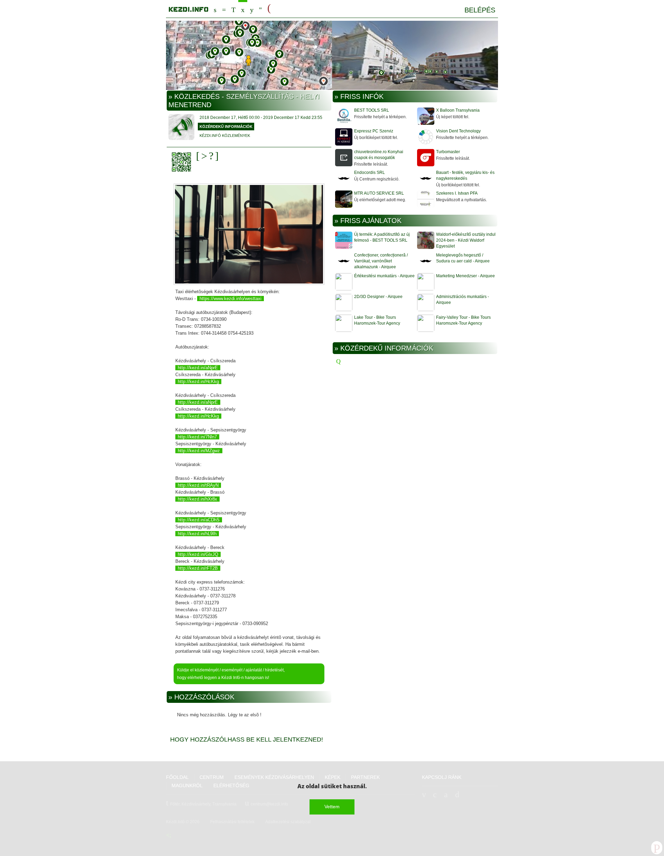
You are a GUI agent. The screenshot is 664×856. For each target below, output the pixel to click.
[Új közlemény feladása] (233, 9)
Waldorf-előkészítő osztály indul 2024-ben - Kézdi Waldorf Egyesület (466, 240)
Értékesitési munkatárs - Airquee (384, 275)
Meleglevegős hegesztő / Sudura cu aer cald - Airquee (463, 258)
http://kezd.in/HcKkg (198, 381)
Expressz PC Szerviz (373, 131)
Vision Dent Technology (458, 131)
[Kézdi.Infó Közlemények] (181, 127)
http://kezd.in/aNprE (198, 367)
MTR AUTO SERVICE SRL (379, 193)
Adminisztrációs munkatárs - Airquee (462, 299)
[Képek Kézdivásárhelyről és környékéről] (251, 9)
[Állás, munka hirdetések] (269, 8)
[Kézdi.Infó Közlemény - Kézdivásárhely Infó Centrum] (332, 56)
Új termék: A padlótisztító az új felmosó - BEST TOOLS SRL (382, 237)
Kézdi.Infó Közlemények (225, 135)
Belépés (479, 10)
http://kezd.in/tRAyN (198, 485)
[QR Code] (183, 162)
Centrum (224, 9)
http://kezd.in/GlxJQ (198, 554)
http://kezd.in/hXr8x (197, 499)
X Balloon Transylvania (458, 110)
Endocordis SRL (369, 172)
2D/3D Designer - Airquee (378, 296)
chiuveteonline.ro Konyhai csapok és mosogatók (378, 154)
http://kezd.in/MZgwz (199, 450)
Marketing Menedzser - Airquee (465, 275)
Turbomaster (448, 151)
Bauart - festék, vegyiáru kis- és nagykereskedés (465, 175)
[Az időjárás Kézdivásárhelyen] (260, 9)
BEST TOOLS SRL (371, 110)
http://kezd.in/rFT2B (198, 568)
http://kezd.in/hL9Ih (197, 533)
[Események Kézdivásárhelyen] (242, 9)
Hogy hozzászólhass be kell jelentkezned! (246, 739)
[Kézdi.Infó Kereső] (215, 9)
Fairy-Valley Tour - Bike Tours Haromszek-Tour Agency (463, 320)
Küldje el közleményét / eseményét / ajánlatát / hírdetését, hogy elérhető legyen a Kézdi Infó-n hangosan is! (231, 674)
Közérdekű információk (226, 126)
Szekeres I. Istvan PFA (457, 193)
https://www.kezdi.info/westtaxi (230, 298)
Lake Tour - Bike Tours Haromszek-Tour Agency (377, 320)
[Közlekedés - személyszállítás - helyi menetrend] (249, 234)
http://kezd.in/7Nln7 (197, 436)
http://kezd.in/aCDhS (199, 519)
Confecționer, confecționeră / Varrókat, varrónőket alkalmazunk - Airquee (381, 261)
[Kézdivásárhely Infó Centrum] (188, 8)
